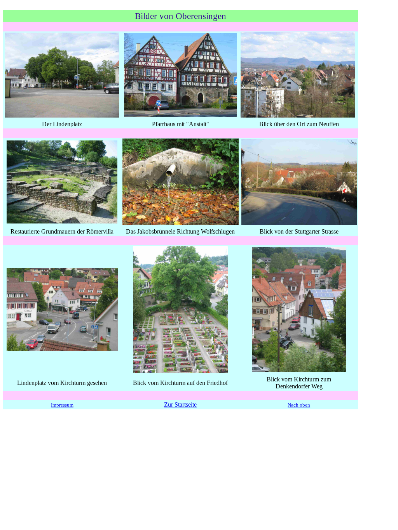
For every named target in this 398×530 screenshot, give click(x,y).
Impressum (62, 405)
